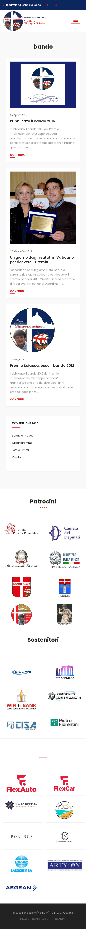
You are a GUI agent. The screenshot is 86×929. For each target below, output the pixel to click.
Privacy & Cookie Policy (34, 919)
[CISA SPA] (21, 726)
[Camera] (64, 533)
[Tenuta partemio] (21, 805)
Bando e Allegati (22, 436)
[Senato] (21, 529)
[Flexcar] (64, 783)
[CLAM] (64, 837)
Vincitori (17, 457)
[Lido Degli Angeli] (64, 810)
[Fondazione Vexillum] (21, 587)
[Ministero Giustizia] (21, 559)
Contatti (60, 919)
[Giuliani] (21, 672)
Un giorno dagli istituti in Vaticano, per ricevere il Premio (42, 259)
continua (17, 155)
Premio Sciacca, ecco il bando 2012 (42, 365)
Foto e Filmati (20, 450)
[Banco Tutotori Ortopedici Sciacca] (21, 614)
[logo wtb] (21, 699)
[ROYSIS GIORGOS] (64, 863)
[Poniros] (21, 837)
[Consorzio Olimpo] (64, 670)
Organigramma (22, 443)
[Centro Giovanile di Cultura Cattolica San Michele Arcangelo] (64, 614)
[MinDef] (64, 560)
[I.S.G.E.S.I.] (64, 587)
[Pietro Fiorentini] (64, 722)
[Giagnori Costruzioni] (64, 695)
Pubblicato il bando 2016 (32, 121)
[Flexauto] (21, 783)
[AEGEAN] (21, 887)
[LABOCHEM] (21, 864)
